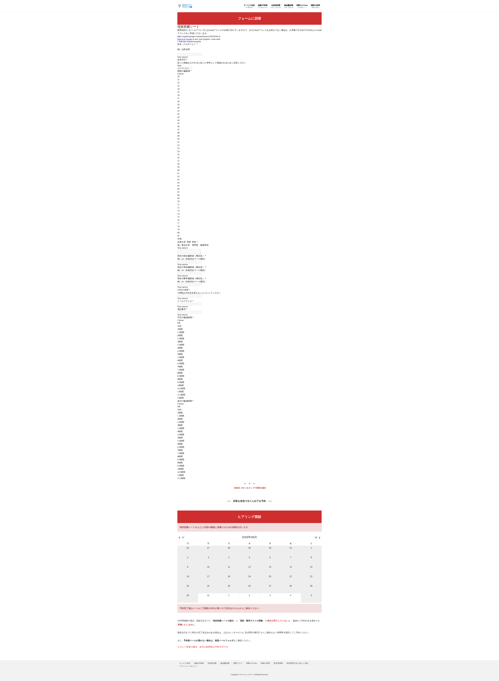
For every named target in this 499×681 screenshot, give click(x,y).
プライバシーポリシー (188, 666)
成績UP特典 (199, 663)
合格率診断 (212, 663)
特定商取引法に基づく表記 (297, 663)
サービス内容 (184, 663)
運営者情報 (278, 663)
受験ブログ (237, 663)
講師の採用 (265, 663)
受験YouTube (251, 663)
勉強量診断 (224, 663)
